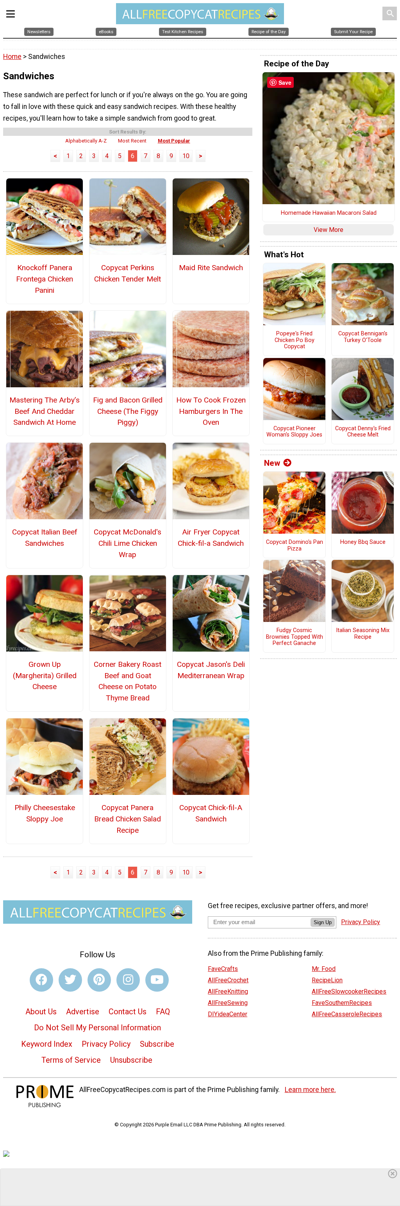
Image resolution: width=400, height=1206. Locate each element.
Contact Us (127, 1011)
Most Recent (132, 141)
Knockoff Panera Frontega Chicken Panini (44, 279)
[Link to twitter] (70, 980)
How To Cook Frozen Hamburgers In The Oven (211, 411)
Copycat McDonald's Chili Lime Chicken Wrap (127, 543)
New (272, 463)
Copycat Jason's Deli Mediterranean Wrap (211, 670)
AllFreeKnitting (228, 991)
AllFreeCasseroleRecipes (347, 1014)
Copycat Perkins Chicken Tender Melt (127, 273)
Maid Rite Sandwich (211, 267)
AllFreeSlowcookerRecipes (349, 991)
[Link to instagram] (128, 980)
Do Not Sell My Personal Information (97, 1027)
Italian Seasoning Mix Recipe (362, 633)
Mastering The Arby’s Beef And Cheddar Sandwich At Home (44, 411)
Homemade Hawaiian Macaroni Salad (329, 213)
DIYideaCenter (227, 1014)
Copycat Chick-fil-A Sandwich (210, 813)
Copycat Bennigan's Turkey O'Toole (363, 337)
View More (328, 229)
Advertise (82, 1011)
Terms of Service (71, 1060)
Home (12, 57)
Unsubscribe (131, 1060)
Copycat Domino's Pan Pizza (294, 545)
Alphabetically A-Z (86, 141)
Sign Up (323, 922)
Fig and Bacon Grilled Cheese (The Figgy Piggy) (127, 411)
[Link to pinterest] (99, 980)
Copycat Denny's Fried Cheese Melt (363, 432)
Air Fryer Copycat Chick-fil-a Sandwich (211, 537)
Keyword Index (46, 1044)
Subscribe (157, 1044)
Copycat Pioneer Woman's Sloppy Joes (294, 432)
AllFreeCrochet (228, 980)
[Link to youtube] (157, 980)
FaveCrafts (223, 969)
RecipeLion (327, 980)
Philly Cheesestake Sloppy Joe (44, 813)
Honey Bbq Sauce (363, 542)
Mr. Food (324, 969)
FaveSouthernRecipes (342, 1002)
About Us (41, 1011)
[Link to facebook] (41, 980)
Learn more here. (310, 1090)
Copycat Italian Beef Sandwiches (44, 537)
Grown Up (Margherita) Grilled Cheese (45, 675)
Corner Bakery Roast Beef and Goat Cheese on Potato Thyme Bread (127, 681)
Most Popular (174, 141)
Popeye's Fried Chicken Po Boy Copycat (294, 340)
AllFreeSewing (228, 1002)
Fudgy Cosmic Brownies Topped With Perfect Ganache (294, 637)
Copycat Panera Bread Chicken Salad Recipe (127, 819)
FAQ (163, 1011)
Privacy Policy (106, 1044)
